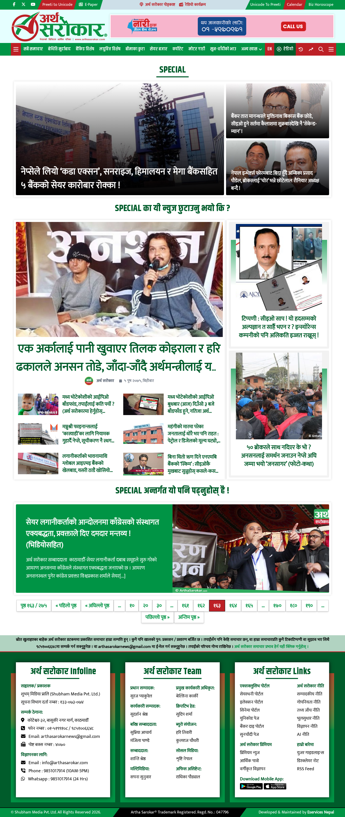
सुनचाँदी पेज (249, 734)
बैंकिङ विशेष (85, 49)
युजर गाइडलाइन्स (310, 753)
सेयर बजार (158, 49)
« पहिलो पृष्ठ (66, 605)
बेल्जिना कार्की (187, 696)
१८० (293, 605)
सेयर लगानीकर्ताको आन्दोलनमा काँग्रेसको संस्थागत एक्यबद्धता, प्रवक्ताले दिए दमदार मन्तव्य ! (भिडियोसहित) (92, 533)
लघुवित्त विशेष (109, 49)
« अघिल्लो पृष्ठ (97, 605)
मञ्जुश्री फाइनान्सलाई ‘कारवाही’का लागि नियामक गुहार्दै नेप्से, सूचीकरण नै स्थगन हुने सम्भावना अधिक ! (88, 433)
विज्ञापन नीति (307, 726)
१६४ (233, 605)
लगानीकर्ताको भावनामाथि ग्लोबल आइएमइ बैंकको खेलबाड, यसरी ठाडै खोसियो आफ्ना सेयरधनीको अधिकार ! (87, 463)
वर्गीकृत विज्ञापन (252, 769)
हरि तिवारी (184, 732)
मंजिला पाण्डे (140, 740)
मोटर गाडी (196, 49)
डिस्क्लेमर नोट (308, 761)
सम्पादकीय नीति (309, 694)
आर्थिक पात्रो (249, 761)
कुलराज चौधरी (187, 740)
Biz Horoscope (321, 4)
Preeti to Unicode (57, 4)
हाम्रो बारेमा (305, 744)
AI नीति (303, 734)
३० (159, 605)
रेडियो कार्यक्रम (195, 4)
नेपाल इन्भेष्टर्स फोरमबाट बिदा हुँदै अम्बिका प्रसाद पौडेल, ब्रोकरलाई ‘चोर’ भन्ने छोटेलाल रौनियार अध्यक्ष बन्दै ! (275, 181)
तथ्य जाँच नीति (308, 710)
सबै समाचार (33, 49)
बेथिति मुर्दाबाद (59, 49)
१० (132, 605)
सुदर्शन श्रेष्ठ (139, 714)
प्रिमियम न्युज (250, 753)
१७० (277, 605)
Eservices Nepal (320, 812)
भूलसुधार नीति (308, 718)
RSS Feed (305, 769)
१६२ (201, 605)
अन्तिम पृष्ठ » (189, 617)
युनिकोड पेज (249, 718)
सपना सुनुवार (140, 777)
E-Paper (91, 4)
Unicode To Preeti (265, 4)
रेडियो (288, 49)
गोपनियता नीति (309, 702)
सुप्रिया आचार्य (141, 732)
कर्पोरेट (178, 49)
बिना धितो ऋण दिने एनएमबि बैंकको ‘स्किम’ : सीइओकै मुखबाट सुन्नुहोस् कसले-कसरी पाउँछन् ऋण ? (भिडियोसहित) (193, 464)
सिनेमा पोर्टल (250, 710)
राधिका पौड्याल (188, 777)
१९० (309, 605)
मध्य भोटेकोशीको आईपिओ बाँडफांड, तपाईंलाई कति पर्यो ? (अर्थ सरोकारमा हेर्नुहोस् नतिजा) (88, 404)
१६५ (249, 605)
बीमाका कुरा (135, 49)
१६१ (185, 605)
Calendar (294, 4)
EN (269, 49)
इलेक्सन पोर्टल (251, 702)
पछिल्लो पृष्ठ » (157, 617)
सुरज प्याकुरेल (141, 696)
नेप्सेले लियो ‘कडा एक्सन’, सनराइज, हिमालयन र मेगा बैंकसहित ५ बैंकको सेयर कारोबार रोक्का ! (119, 178)
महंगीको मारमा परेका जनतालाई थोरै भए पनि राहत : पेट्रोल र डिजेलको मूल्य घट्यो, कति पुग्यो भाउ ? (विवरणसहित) (193, 433)
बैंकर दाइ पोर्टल (252, 726)
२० (145, 605)
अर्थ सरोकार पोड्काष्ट (160, 4)
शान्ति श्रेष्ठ (138, 759)
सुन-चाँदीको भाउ (223, 49)
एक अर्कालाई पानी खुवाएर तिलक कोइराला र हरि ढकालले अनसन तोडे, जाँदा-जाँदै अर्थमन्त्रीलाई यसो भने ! (119, 367)
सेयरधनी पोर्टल (251, 694)
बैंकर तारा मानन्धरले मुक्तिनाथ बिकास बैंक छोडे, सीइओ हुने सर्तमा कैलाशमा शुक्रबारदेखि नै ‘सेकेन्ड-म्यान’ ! (274, 124)
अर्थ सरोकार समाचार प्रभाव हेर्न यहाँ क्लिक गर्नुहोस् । (271, 646)
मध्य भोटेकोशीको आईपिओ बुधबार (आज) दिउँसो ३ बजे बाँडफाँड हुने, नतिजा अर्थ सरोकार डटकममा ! (191, 404)
